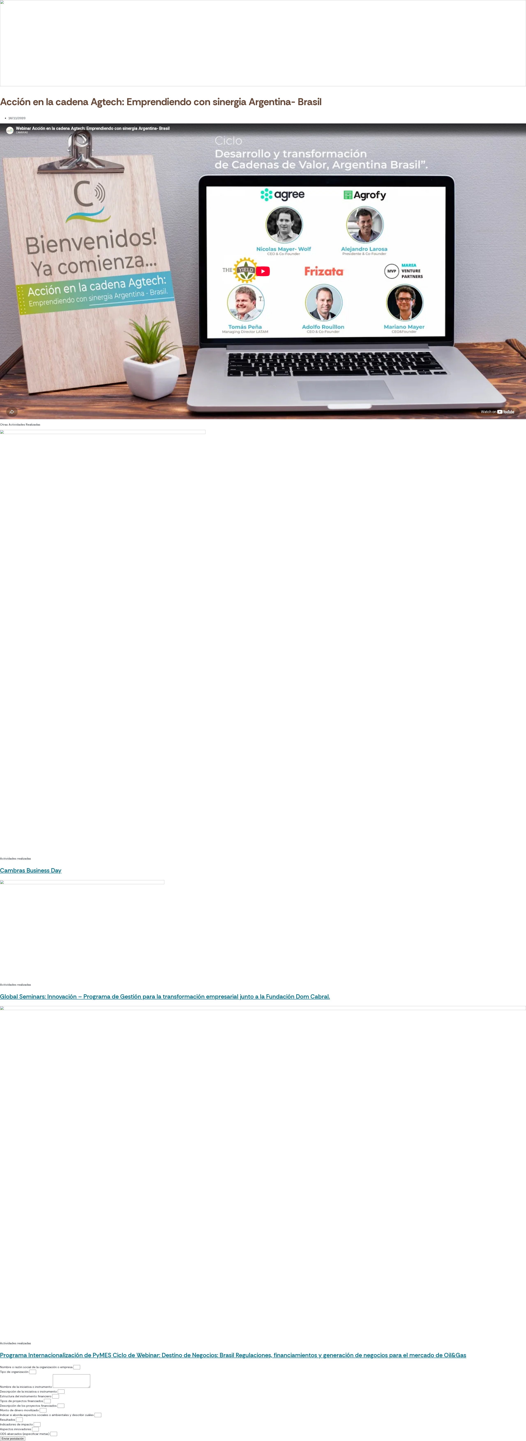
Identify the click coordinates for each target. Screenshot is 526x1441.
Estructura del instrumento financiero (26, 1396)
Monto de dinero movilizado (20, 1410)
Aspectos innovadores (16, 1429)
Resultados (8, 1419)
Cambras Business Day (30, 870)
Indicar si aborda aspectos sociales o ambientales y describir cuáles (47, 1415)
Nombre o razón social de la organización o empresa (36, 1367)
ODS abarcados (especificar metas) (25, 1434)
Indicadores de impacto (17, 1424)
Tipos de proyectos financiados (22, 1401)
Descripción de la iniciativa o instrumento (29, 1391)
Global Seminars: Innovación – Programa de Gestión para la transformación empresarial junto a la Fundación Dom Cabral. (165, 996)
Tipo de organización (14, 1372)
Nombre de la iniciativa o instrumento (26, 1387)
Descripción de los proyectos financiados (29, 1406)
